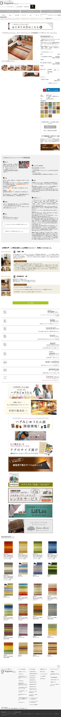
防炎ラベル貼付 (45, 79)
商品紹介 (8, 713)
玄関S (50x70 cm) (33, 686)
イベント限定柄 (57, 15)
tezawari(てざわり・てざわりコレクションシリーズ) (22, 677)
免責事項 (52, 671)
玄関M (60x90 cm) (33, 684)
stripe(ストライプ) (22, 671)
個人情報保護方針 (54, 677)
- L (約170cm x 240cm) (46, 62)
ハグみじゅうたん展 (22, 713)
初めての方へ (42, 671)
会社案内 (56, 713)
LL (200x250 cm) (33, 671)
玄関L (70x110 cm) (33, 682)
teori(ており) (21, 680)
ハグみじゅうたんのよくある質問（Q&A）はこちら (15, 224)
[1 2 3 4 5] (58, 70)
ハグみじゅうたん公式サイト (25, 3)
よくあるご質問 (19, 6)
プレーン (37, 15)
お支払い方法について (55, 679)
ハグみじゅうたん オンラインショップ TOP (9, 18)
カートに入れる (54, 90)
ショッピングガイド (10, 6)
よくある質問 (42, 676)
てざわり (3, 15)
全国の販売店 (14, 713)
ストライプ (23, 15)
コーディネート (44, 713)
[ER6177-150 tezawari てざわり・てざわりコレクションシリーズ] (6, 265)
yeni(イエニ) (21, 673)
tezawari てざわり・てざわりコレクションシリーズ (32, 18)
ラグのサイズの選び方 (34, 704)
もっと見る (30, 302)
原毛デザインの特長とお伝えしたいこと (13, 231)
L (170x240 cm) (32, 675)
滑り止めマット (22, 702)
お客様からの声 (30, 713)
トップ (2, 6)
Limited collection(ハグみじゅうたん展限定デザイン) (23, 698)
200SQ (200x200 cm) (33, 673)
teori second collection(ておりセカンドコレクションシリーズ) (23, 684)
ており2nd (17, 15)
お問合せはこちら (50, 127)
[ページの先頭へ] (58, 666)
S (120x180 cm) (32, 679)
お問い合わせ (26, 6)
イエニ (30, 15)
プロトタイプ (50, 15)
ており (10, 15)
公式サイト (10, 11)
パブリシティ (50, 713)
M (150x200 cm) (32, 677)
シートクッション (44, 15)
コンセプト (31, 11)
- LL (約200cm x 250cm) (46, 56)
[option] (20, 49)
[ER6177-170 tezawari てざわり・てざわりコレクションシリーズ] (6, 290)
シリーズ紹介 (51, 11)
